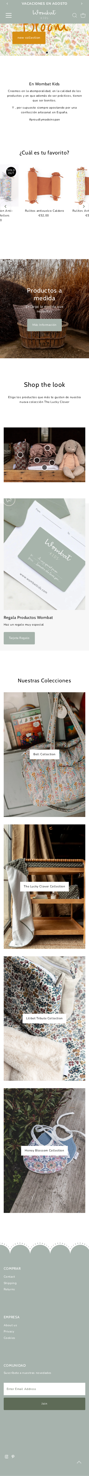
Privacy (9, 1331)
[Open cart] (83, 15)
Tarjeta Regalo (19, 638)
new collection (29, 37)
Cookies (9, 1338)
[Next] (83, 206)
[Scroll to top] (79, 1462)
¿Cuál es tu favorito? (44, 152)
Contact (9, 1277)
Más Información (44, 325)
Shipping (10, 1283)
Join (44, 1404)
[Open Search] (74, 15)
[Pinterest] (13, 1457)
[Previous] (5, 206)
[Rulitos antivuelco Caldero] (44, 185)
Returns (9, 1289)
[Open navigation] (12, 15)
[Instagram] (7, 1457)
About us (10, 1325)
